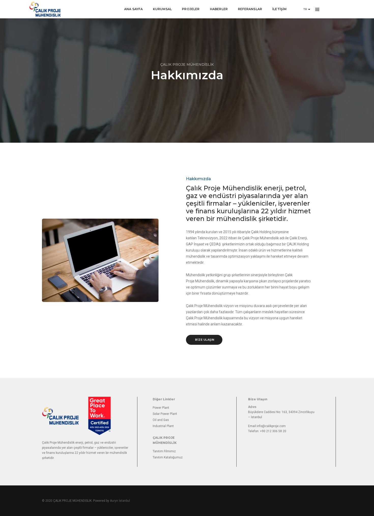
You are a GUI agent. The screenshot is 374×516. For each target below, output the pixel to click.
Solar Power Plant (165, 414)
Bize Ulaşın (204, 339)
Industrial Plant (163, 426)
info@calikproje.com (271, 426)
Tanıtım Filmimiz (164, 451)
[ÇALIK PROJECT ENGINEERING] (45, 9)
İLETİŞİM (279, 9)
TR (305, 9)
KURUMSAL (162, 9)
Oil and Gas (161, 420)
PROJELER (190, 9)
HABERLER (219, 9)
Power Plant (161, 407)
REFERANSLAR (250, 9)
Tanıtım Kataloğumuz (168, 457)
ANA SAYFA (133, 9)
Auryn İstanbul (120, 500)
